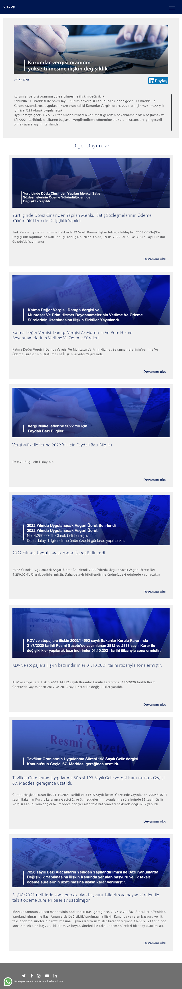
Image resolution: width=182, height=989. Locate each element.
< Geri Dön (22, 80)
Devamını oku (154, 259)
